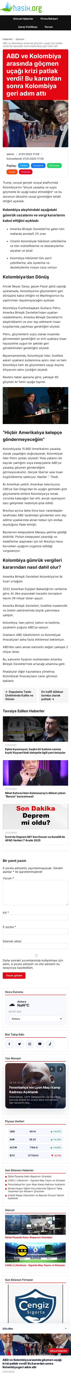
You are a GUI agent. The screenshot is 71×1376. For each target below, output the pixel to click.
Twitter (23, 165)
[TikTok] (50, 1044)
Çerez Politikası (28, 26)
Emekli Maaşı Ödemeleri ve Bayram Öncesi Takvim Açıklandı (36, 1197)
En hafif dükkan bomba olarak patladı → (52, 695)
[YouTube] (40, 1044)
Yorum (8, 878)
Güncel (20, 39)
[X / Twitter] (19, 1044)
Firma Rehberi (49, 18)
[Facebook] (9, 1044)
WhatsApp (54, 165)
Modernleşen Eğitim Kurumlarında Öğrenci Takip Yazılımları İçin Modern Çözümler (35, 1190)
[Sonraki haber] (60, 1069)
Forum (49, 26)
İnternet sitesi (12, 941)
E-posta (9, 927)
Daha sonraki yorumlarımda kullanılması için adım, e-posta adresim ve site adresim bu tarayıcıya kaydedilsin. (33, 964)
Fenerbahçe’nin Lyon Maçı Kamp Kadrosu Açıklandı (36, 1184)
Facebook (38, 165)
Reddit (12, 172)
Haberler (8, 39)
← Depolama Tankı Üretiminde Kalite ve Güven (19, 695)
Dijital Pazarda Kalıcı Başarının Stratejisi (29, 1176)
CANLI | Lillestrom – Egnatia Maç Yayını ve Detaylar (36, 1180)
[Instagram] (29, 1044)
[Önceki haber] (52, 1069)
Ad (6, 912)
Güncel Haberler (23, 18)
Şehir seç (15, 1011)
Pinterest (25, 172)
